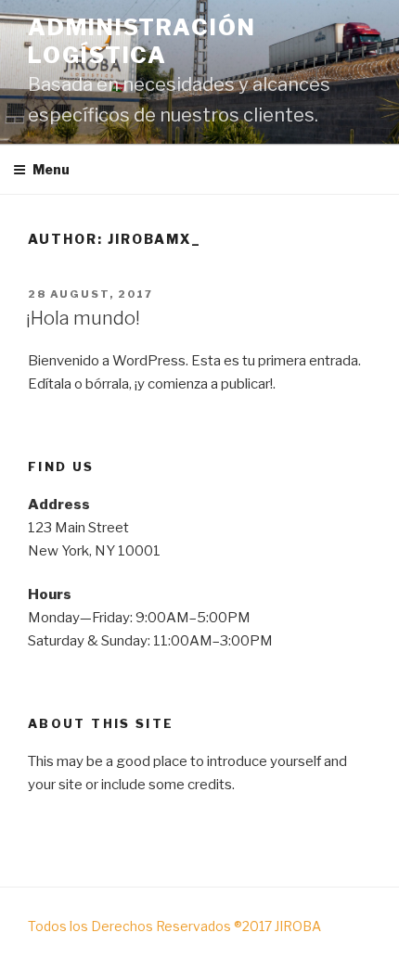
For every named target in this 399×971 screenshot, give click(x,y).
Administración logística (142, 41)
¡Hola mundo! (83, 318)
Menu (51, 169)
